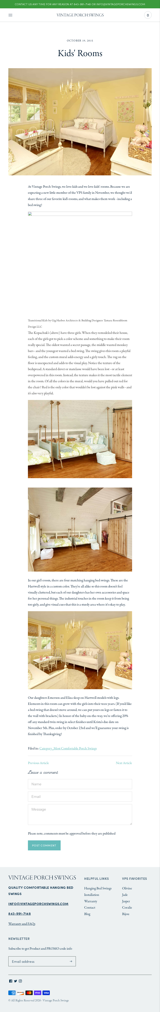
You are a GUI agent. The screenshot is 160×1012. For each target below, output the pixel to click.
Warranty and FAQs (21, 923)
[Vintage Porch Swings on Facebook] (10, 981)
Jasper (126, 901)
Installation (91, 895)
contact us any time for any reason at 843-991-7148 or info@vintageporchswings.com (80, 4)
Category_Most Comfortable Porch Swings (68, 748)
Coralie (127, 907)
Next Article (124, 763)
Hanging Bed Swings (97, 888)
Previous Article (38, 763)
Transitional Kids (38, 321)
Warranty (90, 901)
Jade (125, 895)
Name (35, 779)
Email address (20, 957)
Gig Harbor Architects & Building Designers (77, 321)
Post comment (44, 845)
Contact (89, 907)
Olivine (127, 888)
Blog (87, 914)
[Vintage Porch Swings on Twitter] (15, 981)
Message (37, 804)
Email (35, 792)
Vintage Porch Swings (56, 1000)
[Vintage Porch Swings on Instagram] (20, 981)
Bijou (125, 914)
